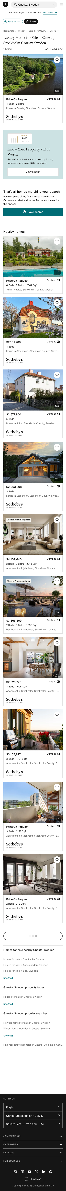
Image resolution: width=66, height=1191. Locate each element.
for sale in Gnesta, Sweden (22, 996)
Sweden (21, 31)
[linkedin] (43, 1171)
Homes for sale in (24, 959)
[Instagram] (15, 1171)
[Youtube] (29, 1171)
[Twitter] (36, 1171)
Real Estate (8, 31)
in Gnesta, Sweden (26, 1028)
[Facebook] (22, 1171)
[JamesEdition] (5, 4)
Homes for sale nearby (28, 950)
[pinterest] (50, 1171)
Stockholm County (37, 31)
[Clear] (53, 5)
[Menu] (61, 4)
